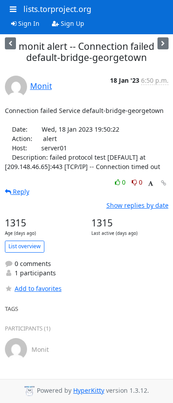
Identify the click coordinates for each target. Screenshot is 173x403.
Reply (20, 191)
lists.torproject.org (57, 9)
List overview (24, 246)
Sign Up (71, 23)
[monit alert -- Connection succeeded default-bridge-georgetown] (10, 43)
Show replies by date (137, 205)
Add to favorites (38, 288)
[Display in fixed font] (151, 183)
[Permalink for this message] (164, 183)
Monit (41, 86)
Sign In (27, 23)
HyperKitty (88, 390)
